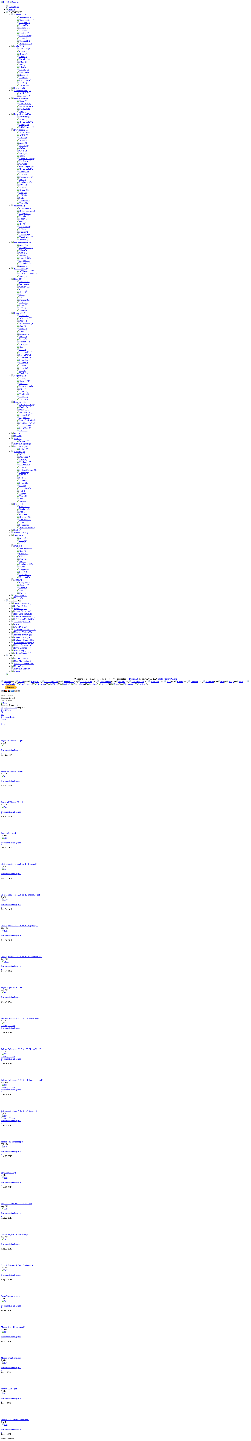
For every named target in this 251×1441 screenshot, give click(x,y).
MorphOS (134, 678)
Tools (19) (23, 310)
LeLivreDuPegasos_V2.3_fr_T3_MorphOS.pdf (21, 1049)
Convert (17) (24, 287)
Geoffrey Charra (8, 1026)
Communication (51, 681)
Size (3, 712)
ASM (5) (23, 140)
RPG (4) (22, 349)
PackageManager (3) (27, 470)
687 (5, 992)
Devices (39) (19, 206)
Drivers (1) (23, 54)
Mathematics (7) (26, 386)
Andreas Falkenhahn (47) (24, 616)
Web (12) (23, 499)
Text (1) (22, 308)
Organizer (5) (24, 517)
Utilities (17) (24, 41)
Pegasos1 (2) (24, 415)
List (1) (22, 297)
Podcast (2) (24, 72)
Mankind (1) (24, 109)
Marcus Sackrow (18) (23, 645)
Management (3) (26, 177)
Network (41, 684)
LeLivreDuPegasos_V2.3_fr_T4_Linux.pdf (19, 1111)
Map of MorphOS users (24, 663)
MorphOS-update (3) (23, 444)
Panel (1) (23, 30)
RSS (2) (22, 475)
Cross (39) (23, 151)
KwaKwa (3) (24, 96)
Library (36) (24, 124)
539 (5, 1054)
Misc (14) (23, 276)
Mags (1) (18, 436)
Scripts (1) (23, 449)
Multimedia (26, 684)
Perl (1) (22, 187)
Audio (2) (23, 143)
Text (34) (18, 580)
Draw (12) (23, 383)
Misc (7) (22, 389)
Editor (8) (23, 56)
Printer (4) (23, 232)
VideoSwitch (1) (26, 237)
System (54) (19, 546)
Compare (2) (24, 582)
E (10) (22, 156)
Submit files (13, 7)
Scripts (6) (23, 77)
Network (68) (19, 452)
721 (5, 745)
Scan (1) (22, 478)
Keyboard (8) (24, 227)
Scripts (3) (18, 535)
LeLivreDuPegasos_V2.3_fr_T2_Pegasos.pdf (20, 1018)
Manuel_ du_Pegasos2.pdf (12, 1142)
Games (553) (19, 313)
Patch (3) (23, 339)
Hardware (210, 681)
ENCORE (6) (25, 104)
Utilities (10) (24, 577)
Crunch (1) (23, 289)
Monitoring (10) (26, 564)
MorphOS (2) (25, 258)
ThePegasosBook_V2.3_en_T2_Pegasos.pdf (19, 926)
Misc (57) (18, 438)
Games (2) (23, 253)
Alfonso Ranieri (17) (22, 653)
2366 (6, 900)
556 (5, 1116)
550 (5, 1178)
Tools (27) (23, 397)
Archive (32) (24, 281)
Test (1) (22, 493)
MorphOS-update (9, 684)
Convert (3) (24, 585)
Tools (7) (23, 83)
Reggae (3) (23, 569)
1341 (6, 869)
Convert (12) (24, 506)
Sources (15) (24, 200)
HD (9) (22, 224)
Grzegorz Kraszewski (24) (25, 629)
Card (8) (22, 326)
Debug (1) (23, 153)
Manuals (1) (24, 255)
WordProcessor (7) (27, 527)
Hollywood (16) (26, 169)
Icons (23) (23, 25)
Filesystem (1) (25, 213)
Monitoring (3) (25, 182)
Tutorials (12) (24, 263)
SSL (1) (22, 486)
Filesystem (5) (25, 465)
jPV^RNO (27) (20, 627)
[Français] (14, 2)
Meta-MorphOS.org (22, 661)
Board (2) (23, 321)
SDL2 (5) (23, 198)
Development (105, 681)
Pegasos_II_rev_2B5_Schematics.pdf (16, 1203)
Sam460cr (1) (25, 425)
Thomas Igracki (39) (22, 622)
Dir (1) (22, 295)
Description (6, 710)
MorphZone (19, 666)
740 (5, 807)
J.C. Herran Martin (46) (24, 619)
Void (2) (22, 111)
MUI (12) (23, 185)
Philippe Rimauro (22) (23, 635)
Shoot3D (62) (25, 357)
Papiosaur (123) (20, 608)
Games (180, 681)
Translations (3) (20, 595)
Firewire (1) (24, 216)
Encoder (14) (24, 59)
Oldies (66, 684)
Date (3, 724)
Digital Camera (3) (27, 211)
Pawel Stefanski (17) (22, 648)
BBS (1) (22, 454)
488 (5, 838)
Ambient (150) (20, 15)
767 (5, 1239)
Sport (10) (23, 363)
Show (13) (23, 522)
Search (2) (23, 302)
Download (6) (25, 457)
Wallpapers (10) (25, 43)
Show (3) (23, 305)
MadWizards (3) (26, 106)
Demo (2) (23, 329)
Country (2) (24, 554)
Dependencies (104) (22, 114)
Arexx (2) (23, 138)
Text (116, 684)
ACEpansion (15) (26, 271)
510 (5, 1208)
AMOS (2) (23, 135)
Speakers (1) (24, 234)
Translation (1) (25, 574)
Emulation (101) (21, 268)
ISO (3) (17, 433)
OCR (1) (23, 514)
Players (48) (24, 70)
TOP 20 (11, 9)
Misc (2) (22, 561)
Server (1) (23, 483)
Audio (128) (19, 46)
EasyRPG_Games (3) (28, 274)
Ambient (7, 681)
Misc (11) (23, 593)
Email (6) (23, 459)
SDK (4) (23, 195)
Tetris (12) (23, 368)
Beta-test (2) (24, 441)
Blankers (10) (25, 17)
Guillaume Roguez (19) (24, 640)
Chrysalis (35, 681)
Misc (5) (22, 179)
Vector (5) (23, 399)
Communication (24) (22, 90)
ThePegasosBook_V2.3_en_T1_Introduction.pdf (21, 956)
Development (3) (26, 247)
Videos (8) (18, 598)
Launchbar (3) (25, 28)
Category (5, 719)
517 (5, 1023)
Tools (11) (23, 203)
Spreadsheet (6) (25, 525)
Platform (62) (24, 342)
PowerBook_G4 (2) (27, 420)
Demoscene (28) (21, 98)
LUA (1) (23, 540)
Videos (142, 684)
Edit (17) (23, 588)
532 (5, 1394)
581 (5, 1332)
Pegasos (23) (24, 261)
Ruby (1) (23, 193)
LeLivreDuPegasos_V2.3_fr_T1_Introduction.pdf (21, 1080)
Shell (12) (23, 572)
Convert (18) (24, 381)
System (104, 684)
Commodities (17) (26, 20)
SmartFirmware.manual (10, 1296)
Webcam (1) (24, 240)
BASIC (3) (23, 145)
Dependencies (86, 681)
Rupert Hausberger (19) (24, 642)
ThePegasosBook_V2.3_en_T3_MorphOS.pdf (20, 895)
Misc (241, 681)
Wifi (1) (22, 501)
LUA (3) (23, 174)
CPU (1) (22, 556)
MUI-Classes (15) (26, 127)
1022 (6, 961)
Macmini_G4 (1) (26, 412)
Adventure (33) (25, 318)
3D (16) (22, 378)
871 (5, 776)
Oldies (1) (18, 530)
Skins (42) (23, 38)
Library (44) (24, 172)
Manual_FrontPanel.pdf (11, 1358)
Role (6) (22, 347)
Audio (21, 681)
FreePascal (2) (25, 161)
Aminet (17, 671)
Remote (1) (24, 472)
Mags (231, 681)
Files (169, 681)
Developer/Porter (8, 717)
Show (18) (23, 391)
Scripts (93, 684)
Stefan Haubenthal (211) (24, 603)
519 (5, 1147)
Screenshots (79, 684)
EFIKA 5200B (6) (27, 404)
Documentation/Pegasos (11, 750)
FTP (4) (22, 467)
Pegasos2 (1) (24, 417)
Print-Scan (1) (25, 520)
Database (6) (24, 509)
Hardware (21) (20, 402)
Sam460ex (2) (25, 428)
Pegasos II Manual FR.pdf (12, 802)
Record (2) (23, 75)
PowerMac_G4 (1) (27, 423)
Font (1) (22, 590)
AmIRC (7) (24, 93)
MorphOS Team (21, 658)
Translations (129, 684)
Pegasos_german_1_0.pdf (11, 987)
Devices (121, 681)
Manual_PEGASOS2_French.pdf (15, 1420)
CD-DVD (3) (25, 208)
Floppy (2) (23, 219)
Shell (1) (22, 543)
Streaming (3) (25, 488)
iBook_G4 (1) (25, 407)
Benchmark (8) (25, 548)
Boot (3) (22, 551)
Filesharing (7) (25, 462)
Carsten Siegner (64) (22, 611)
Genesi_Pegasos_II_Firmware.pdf (15, 1234)
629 (5, 931)
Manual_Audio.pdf (9, 1389)
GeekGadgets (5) (26, 166)
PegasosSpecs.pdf (8, 833)
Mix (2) (22, 67)
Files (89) (18, 279)
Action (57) (24, 315)
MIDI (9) (23, 62)
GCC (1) (23, 164)
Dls (2, 714)
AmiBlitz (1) (24, 132)
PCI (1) (22, 229)
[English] (5, 2)
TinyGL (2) (24, 394)
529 (5, 1424)
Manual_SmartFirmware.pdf (12, 1327)
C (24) (22, 148)
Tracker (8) (23, 85)
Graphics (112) (20, 376)
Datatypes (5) (24, 117)
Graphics (194, 681)
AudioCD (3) (24, 49)
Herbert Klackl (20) (22, 637)
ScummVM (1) (25, 352)
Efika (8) (23, 250)
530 (5, 1363)
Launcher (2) (24, 334)
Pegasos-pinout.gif (8, 1173)
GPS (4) (22, 221)
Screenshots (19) (21, 533)
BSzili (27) (18, 624)
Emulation (155, 681)
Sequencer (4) (25, 80)
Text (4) (22, 370)
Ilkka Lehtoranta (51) (23, 614)
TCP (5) (22, 491)
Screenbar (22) (25, 36)
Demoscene (69, 681)
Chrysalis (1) (19, 88)
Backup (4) (24, 284)
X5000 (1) (23, 266)
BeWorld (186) (20, 606)
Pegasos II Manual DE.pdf (12, 740)
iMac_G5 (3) (24, 410)
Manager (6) (24, 300)
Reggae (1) (23, 190)
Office (54, 684)
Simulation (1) (25, 360)
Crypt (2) (23, 292)
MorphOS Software (22, 669)
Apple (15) (23, 245)
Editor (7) (23, 331)
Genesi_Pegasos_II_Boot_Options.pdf (17, 1265)
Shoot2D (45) (25, 355)
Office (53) (18, 504)
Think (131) (24, 373)
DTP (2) (22, 512)
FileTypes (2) (24, 22)
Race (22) (23, 344)
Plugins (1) (23, 567)
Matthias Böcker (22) (23, 632)
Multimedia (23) (20, 446)
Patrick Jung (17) (21, 650)
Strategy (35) (24, 365)
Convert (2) (24, 51)
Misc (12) (23, 64)
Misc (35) (23, 336)
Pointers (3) (24, 33)
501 (5, 1301)
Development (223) (22, 130)
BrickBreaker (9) (26, 323)
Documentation (138, 681)
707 (5, 1270)
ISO (222, 681)
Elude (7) (23, 101)
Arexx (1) (23, 538)
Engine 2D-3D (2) (27, 158)
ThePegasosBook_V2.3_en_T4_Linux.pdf (18, 864)
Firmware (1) (24, 559)
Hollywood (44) (26, 122)
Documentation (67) (22, 242)
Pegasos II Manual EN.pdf (12, 771)
